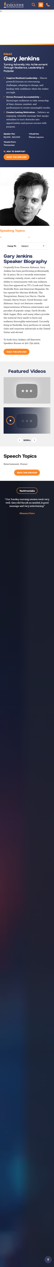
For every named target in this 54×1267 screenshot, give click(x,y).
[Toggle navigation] (40, 4)
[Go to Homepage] (14, 5)
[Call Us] (48, 4)
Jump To (11, 245)
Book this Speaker (16, 157)
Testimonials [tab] (27, 490)
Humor (34, 236)
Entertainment (10, 236)
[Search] (33, 4)
